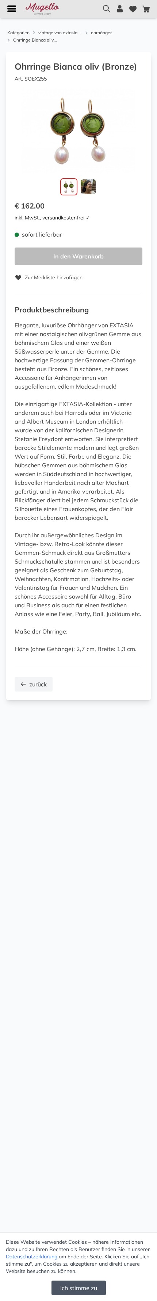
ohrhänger (101, 32)
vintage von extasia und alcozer (60, 32)
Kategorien (18, 32)
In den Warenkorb (78, 256)
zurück (38, 684)
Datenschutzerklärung (31, 1256)
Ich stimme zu (78, 1288)
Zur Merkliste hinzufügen (54, 277)
